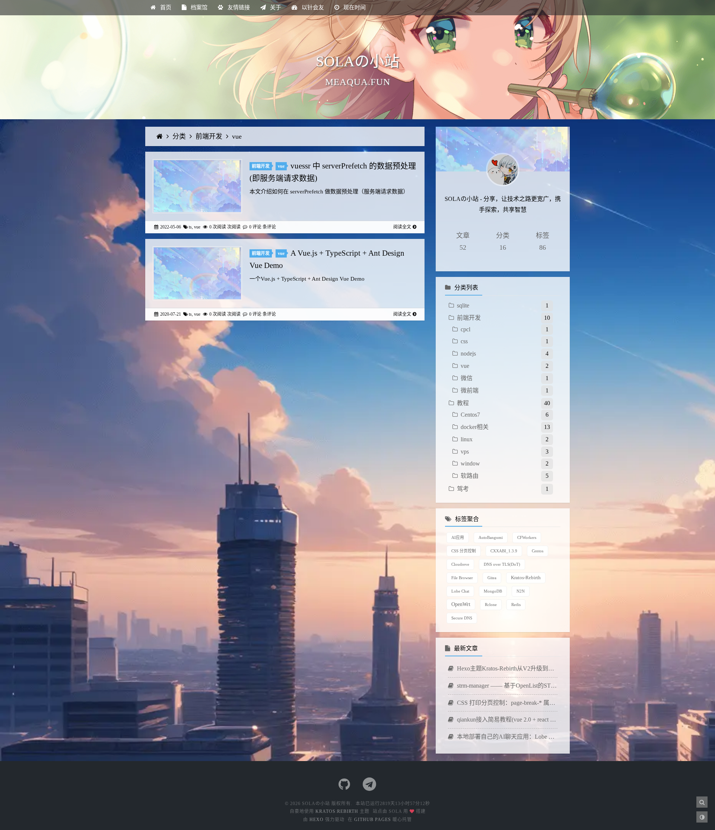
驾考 (463, 489)
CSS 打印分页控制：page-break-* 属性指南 (506, 703)
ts (190, 227)
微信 (467, 378)
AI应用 (457, 537)
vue (237, 136)
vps (465, 451)
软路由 (470, 476)
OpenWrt (460, 604)
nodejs (468, 353)
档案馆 (198, 7)
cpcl (465, 329)
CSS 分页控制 (463, 551)
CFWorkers (526, 537)
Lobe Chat (460, 591)
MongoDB (493, 591)
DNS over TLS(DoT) (502, 564)
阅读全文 (402, 227)
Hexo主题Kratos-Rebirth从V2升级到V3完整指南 (506, 668)
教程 (463, 403)
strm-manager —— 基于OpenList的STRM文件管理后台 (506, 685)
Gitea (491, 577)
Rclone (491, 604)
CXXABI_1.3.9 (503, 551)
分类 (180, 136)
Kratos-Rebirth (526, 577)
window (470, 463)
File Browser (462, 577)
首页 (165, 7)
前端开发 (210, 136)
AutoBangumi (491, 537)
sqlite (463, 305)
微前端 (470, 390)
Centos (537, 551)
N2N (521, 591)
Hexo (316, 819)
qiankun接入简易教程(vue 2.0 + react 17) (506, 719)
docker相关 (475, 427)
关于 (274, 7)
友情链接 (238, 7)
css (464, 341)
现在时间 (354, 7)
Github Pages (372, 819)
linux (467, 439)
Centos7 (470, 414)
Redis (516, 604)
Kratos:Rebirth (336, 811)
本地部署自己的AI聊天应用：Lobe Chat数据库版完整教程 (506, 736)
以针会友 (312, 7)
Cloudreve (460, 564)
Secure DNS (461, 618)
